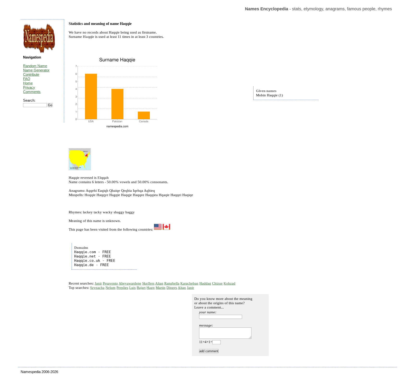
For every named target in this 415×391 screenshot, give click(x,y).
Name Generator (36, 70)
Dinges (171, 288)
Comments (32, 92)
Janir (98, 283)
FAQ (26, 79)
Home (28, 83)
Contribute (31, 74)
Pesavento (110, 283)
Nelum (110, 288)
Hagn (150, 288)
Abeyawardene (130, 283)
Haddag (205, 283)
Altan (159, 283)
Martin (160, 288)
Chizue (217, 283)
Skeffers (148, 283)
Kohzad (229, 283)
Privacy (29, 87)
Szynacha (97, 288)
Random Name (35, 66)
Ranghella (171, 283)
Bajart (141, 288)
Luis (132, 288)
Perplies (122, 288)
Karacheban (189, 283)
